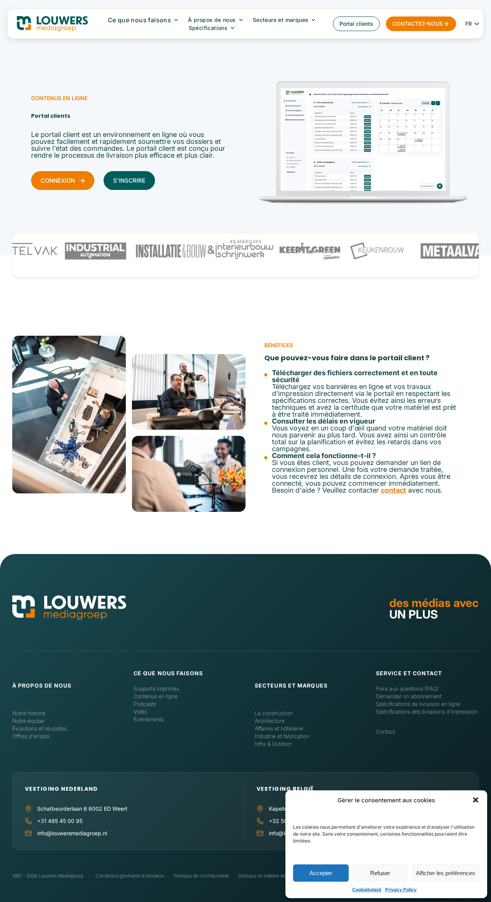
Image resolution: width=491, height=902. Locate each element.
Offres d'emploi (30, 736)
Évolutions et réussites (39, 728)
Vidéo (140, 711)
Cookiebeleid (366, 889)
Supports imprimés (156, 688)
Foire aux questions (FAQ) (407, 688)
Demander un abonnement (409, 696)
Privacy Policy (401, 889)
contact (393, 490)
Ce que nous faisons (139, 20)
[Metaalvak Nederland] (436, 251)
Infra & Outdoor (273, 743)
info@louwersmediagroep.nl (72, 833)
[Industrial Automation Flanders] (75, 251)
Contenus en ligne (155, 696)
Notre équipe (28, 720)
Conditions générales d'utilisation (130, 876)
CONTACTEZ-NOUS (417, 23)
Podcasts (144, 704)
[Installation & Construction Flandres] (151, 251)
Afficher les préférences (445, 873)
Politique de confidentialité (201, 876)
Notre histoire (28, 713)
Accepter (321, 873)
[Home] (69, 608)
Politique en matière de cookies (270, 876)
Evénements (148, 719)
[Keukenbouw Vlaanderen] (357, 251)
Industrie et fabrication (282, 736)
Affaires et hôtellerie (279, 728)
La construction (274, 713)
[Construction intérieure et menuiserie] (221, 251)
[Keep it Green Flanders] (290, 251)
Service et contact (409, 673)
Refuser (380, 873)
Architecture (270, 720)
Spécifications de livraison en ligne (418, 704)
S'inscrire (129, 180)
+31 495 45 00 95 (59, 821)
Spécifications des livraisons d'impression (427, 711)
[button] (475, 800)
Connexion (58, 180)
